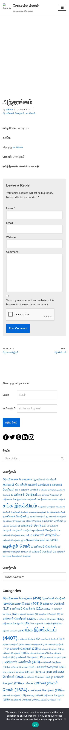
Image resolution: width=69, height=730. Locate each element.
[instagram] (31, 436)
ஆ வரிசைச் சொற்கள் (45, 479)
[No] (64, 719)
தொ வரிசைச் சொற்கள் (31, 521)
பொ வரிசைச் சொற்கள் (16, 672)
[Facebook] (6, 436)
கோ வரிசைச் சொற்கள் (56, 499)
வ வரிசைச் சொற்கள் (44, 546)
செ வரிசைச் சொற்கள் (56, 512)
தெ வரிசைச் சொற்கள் (12, 521)
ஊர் (16, 490)
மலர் (27, 535)
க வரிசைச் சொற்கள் (24, 494)
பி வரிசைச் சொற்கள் (22, 530)
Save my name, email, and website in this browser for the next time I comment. (30, 302)
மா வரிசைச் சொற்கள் (37, 677)
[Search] (62, 458)
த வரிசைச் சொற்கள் (15, 516)
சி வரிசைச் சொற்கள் (20, 512)
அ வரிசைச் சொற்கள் (14, 113)
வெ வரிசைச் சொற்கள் (23, 699)
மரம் (23, 535)
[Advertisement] (34, 51)
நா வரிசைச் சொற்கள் (55, 657)
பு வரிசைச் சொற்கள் (44, 530)
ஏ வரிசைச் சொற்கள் (47, 490)
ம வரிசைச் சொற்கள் (43, 535)
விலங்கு (24, 551)
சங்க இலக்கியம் (20, 506)
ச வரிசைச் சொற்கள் (46, 507)
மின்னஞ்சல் (9, 408)
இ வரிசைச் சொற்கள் (36, 484)
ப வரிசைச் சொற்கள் (32, 525)
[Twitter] (12, 436)
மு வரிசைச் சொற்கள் (33, 540)
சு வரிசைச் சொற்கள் (37, 512)
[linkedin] (25, 436)
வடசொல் (30, 113)
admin (9, 109)
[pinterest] (18, 436)
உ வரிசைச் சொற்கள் (26, 608)
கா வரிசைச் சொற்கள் (48, 494)
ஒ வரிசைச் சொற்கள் (49, 614)
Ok (35, 724)
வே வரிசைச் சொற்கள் (21, 556)
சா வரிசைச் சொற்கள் (51, 639)
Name (10, 208)
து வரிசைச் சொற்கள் (56, 516)
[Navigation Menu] (62, 8)
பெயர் (9, 394)
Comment (12, 251)
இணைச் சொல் (13, 484)
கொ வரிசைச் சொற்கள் (35, 499)
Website (11, 237)
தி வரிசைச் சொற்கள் (36, 516)
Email (10, 222)
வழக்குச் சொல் (16, 545)
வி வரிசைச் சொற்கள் (40, 551)
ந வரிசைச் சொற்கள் (52, 520)
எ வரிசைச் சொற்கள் (28, 489)
